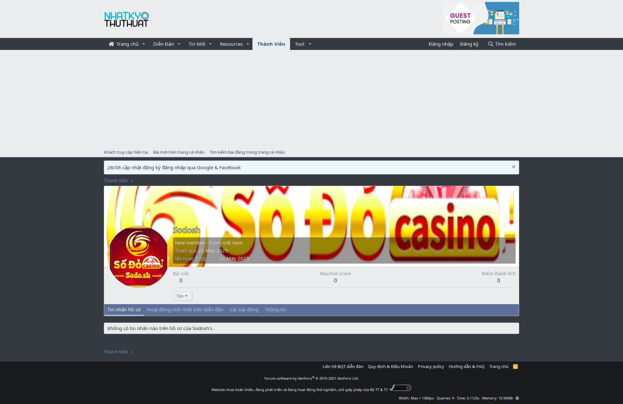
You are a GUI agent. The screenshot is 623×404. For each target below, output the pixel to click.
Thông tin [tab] (275, 309)
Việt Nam (233, 242)
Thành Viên (271, 44)
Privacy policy (431, 366)
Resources (231, 44)
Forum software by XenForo (311, 378)
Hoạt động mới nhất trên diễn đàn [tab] (185, 309)
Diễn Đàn (163, 44)
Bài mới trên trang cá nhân (178, 152)
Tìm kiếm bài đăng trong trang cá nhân (247, 152)
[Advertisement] (311, 98)
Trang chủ (127, 44)
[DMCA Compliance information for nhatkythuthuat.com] (400, 389)
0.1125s (473, 398)
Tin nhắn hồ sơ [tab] (123, 309)
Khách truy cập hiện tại (126, 152)
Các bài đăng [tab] (244, 309)
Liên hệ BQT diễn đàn (343, 366)
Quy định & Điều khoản (390, 366)
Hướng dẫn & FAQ (466, 366)
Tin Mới (197, 44)
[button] (143, 44)
